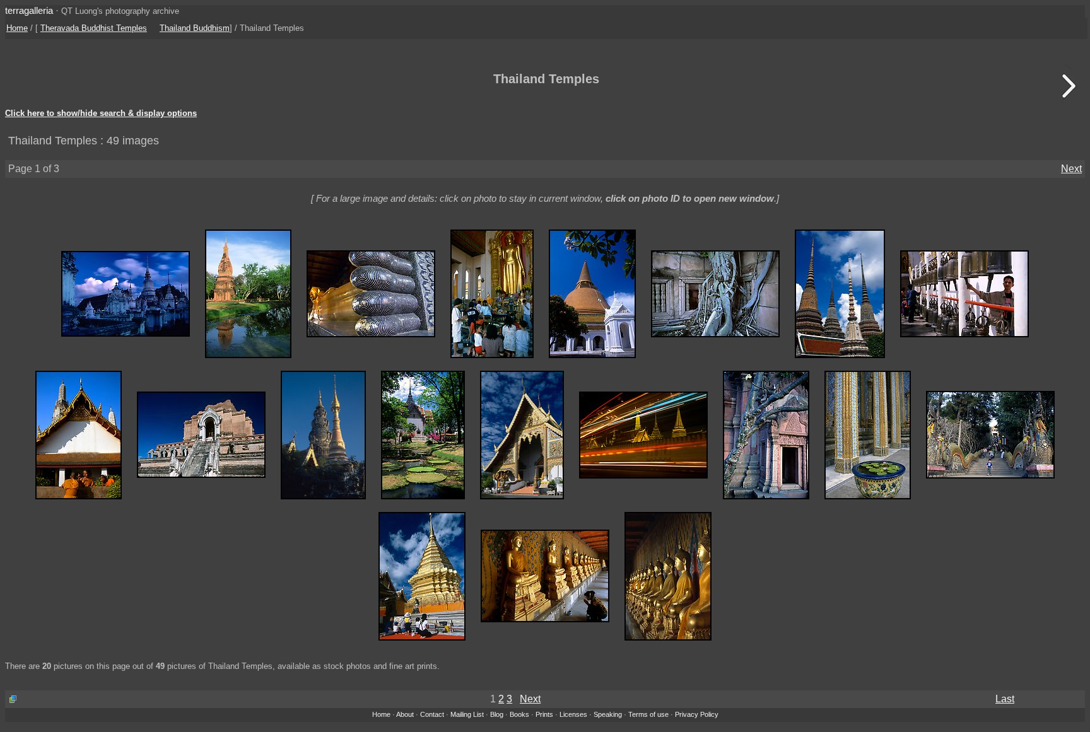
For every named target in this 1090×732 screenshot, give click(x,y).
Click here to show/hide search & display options (101, 113)
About (405, 714)
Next (1071, 168)
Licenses (573, 714)
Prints (544, 714)
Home (17, 28)
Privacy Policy (696, 714)
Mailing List (467, 714)
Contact (432, 714)
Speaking (608, 714)
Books (519, 714)
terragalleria (29, 10)
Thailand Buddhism (195, 28)
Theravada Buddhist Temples (93, 28)
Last (1004, 699)
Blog (496, 714)
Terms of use (648, 714)
